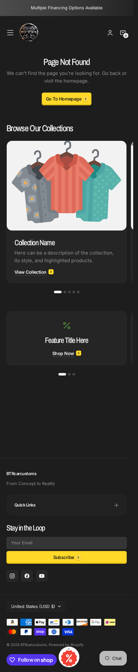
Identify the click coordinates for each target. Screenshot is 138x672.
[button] (10, 32)
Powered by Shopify (66, 645)
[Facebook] (27, 576)
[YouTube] (41, 576)
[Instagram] (12, 576)
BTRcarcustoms (34, 645)
